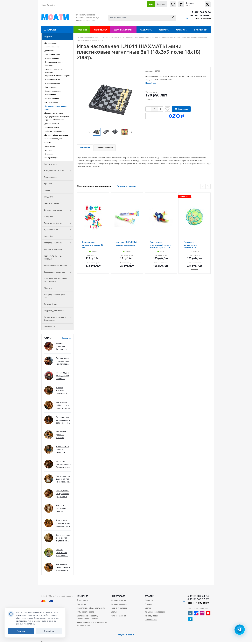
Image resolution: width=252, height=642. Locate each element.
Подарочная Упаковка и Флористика (55, 318)
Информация (118, 596)
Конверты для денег (53, 249)
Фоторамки (49, 327)
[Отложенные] (173, 4)
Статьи (114, 612)
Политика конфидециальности (91, 608)
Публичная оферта (85, 612)
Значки (47, 190)
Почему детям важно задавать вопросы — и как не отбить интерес (63, 420)
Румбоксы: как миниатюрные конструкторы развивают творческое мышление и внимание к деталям (62, 361)
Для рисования (51, 230)
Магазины (181, 30)
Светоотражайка (51, 203)
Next (132, 132)
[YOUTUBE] (208, 613)
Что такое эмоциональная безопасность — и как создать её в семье (63, 464)
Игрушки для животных (54, 311)
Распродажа (100, 30)
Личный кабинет (118, 616)
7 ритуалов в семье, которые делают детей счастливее (63, 523)
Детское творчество (53, 210)
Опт (151, 4)
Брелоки (48, 184)
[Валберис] (202, 613)
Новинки (82, 30)
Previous (89, 132)
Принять (21, 631)
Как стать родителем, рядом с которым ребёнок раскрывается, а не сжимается (63, 508)
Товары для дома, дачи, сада (54, 295)
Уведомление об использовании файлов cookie (92, 623)
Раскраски (48, 216)
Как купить (146, 30)
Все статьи (66, 338)
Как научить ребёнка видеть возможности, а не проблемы (63, 567)
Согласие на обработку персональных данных (87, 617)
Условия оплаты (118, 600)
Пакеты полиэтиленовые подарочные (55, 279)
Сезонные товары (123, 30)
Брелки (148, 608)
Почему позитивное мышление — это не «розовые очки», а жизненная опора (62, 553)
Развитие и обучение (53, 223)
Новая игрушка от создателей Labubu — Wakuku (63, 376)
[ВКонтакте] (190, 613)
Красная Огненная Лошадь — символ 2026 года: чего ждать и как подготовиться (62, 346)
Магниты (48, 288)
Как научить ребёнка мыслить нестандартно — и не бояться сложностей (63, 435)
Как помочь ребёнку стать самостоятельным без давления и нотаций (63, 405)
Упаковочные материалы (55, 265)
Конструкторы (50, 164)
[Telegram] (190, 619)
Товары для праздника (54, 272)
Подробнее (48, 631)
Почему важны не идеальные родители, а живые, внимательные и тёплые (63, 494)
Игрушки (48, 36)
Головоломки (50, 177)
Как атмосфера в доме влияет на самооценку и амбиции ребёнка (63, 479)
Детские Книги (50, 304)
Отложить (167, 109)
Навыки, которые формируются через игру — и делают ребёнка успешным (62, 390)
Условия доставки (119, 604)
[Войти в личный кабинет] (208, 4)
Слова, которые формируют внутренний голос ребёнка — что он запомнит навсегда (63, 538)
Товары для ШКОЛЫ (53, 243)
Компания (82, 596)
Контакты (164, 30)
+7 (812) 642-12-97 (200, 15)
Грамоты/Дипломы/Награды (53, 257)
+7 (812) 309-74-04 (200, 12)
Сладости (48, 197)
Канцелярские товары (54, 170)
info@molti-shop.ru (126, 635)
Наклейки (48, 236)
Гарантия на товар (119, 608)
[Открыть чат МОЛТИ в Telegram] (240, 629)
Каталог (51, 30)
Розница (161, 4)
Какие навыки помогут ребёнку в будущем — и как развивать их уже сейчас (62, 449)
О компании (200, 30)
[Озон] (196, 613)
